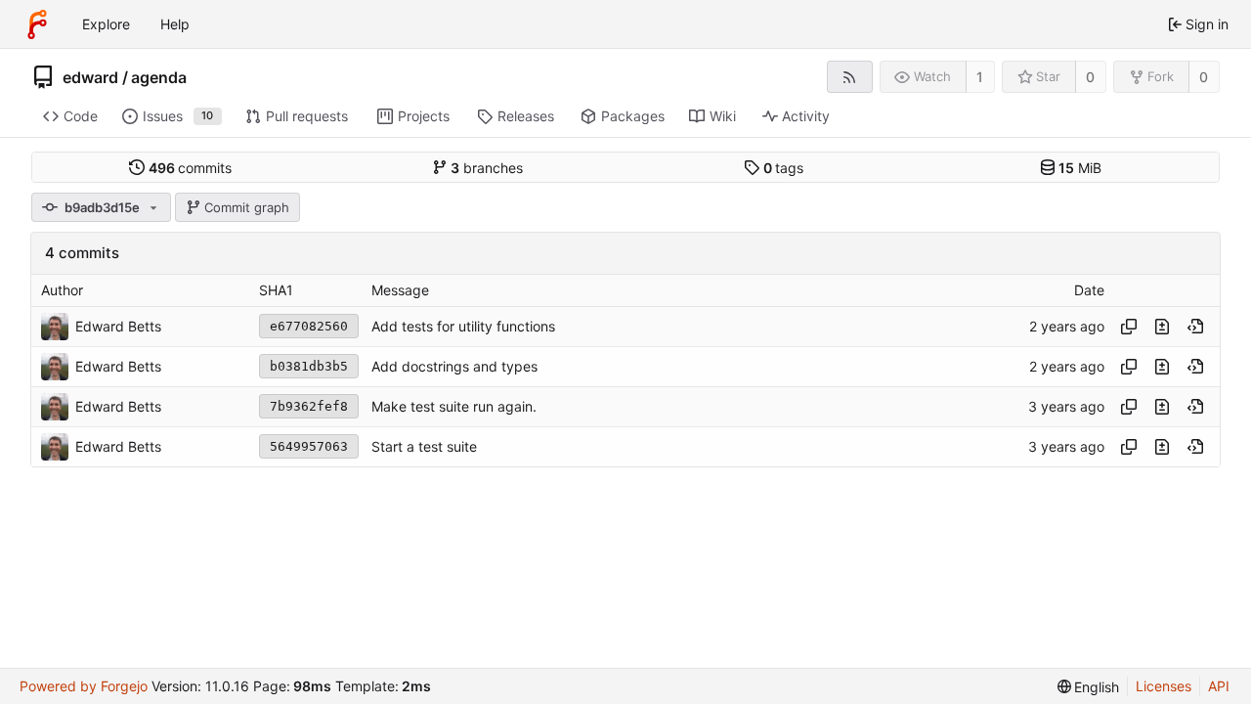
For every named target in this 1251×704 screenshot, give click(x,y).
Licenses (1163, 686)
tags (783, 167)
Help (175, 24)
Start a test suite (424, 446)
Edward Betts (118, 326)
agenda (159, 77)
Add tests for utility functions (463, 326)
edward (90, 77)
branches (487, 167)
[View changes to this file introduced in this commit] (1162, 326)
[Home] (37, 24)
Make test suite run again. (454, 406)
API (1218, 686)
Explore (106, 24)
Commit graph (246, 207)
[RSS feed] (850, 77)
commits (191, 167)
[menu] (1088, 687)
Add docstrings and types (454, 366)
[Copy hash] (1128, 326)
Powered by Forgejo (84, 686)
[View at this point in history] (1195, 326)
